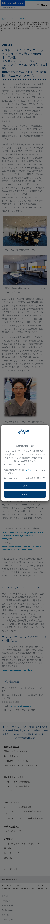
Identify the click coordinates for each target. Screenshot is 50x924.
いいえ (25, 494)
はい (25, 485)
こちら (29, 469)
